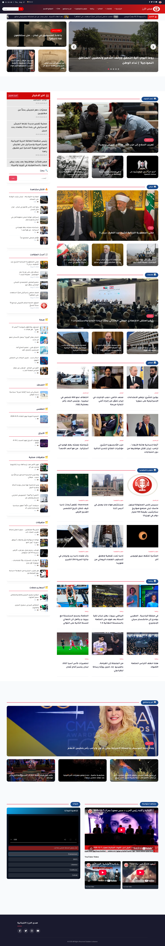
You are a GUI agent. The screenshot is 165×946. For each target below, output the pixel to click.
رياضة (92, 9)
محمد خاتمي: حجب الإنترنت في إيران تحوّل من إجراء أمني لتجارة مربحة (108, 401)
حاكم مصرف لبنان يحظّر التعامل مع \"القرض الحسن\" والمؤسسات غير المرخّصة (108, 348)
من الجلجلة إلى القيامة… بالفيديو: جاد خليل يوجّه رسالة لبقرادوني (108, 667)
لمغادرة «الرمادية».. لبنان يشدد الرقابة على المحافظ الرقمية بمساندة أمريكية (73, 348)
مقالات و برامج (56, 30)
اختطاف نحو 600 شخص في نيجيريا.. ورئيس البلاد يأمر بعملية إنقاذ (74, 401)
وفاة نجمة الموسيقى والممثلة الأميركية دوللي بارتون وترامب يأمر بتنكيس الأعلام (111, 748)
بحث (13, 178)
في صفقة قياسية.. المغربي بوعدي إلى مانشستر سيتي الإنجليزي (144, 619)
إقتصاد (109, 9)
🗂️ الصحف (42, 385)
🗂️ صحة (43, 320)
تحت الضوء (149, 140)
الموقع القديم (48, 9)
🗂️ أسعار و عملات (38, 588)
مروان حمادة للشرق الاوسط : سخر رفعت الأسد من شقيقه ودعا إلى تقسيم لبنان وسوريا (72, 172)
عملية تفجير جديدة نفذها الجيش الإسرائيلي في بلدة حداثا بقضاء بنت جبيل (29, 106)
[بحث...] (21, 9)
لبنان (151, 228)
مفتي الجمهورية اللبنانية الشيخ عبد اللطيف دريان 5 (126, 233)
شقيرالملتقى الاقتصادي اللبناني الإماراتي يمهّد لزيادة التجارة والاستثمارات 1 (112, 321)
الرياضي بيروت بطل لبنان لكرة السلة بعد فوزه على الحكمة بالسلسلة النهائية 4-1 (108, 619)
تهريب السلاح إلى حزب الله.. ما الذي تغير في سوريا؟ (126, 145)
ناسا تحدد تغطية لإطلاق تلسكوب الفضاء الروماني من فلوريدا (108, 559)
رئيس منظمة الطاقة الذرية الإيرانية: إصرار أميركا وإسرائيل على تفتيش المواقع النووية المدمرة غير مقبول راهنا (29, 125)
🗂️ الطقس (42, 409)
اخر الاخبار (85, 393)
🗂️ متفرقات (42, 523)
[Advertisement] (82, 83)
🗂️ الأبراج (43, 433)
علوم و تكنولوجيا (81, 9)
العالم (100, 9)
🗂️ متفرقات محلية (38, 457)
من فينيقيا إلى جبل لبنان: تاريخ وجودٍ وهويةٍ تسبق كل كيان (53, 65)
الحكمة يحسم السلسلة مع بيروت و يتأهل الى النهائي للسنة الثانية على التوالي (74, 619)
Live (58, 9)
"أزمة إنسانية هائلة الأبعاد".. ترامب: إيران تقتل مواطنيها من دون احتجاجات (142, 448)
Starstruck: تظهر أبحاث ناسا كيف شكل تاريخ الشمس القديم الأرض (74, 508)
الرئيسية (119, 9)
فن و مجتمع (67, 9)
